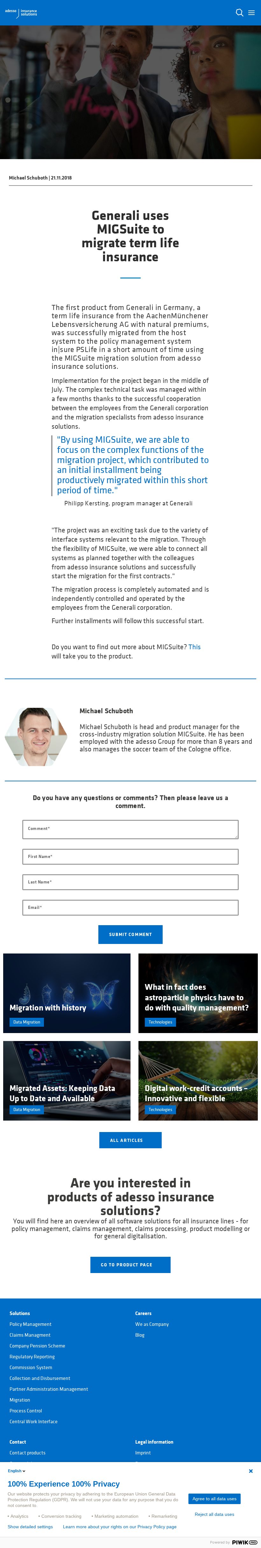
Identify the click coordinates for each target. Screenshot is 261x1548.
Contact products (28, 1453)
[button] (251, 12)
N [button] (239, 13)
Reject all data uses (214, 1514)
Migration (20, 1400)
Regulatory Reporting (32, 1357)
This (194, 647)
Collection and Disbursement (40, 1378)
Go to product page (127, 1264)
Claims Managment (30, 1335)
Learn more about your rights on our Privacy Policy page (120, 1526)
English (14, 1471)
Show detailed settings (30, 1526)
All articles (127, 1140)
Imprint (143, 1453)
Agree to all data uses (214, 1498)
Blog (140, 1335)
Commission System (31, 1367)
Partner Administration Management (49, 1389)
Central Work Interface (34, 1422)
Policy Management (31, 1324)
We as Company (152, 1324)
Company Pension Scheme (37, 1346)
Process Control (26, 1411)
